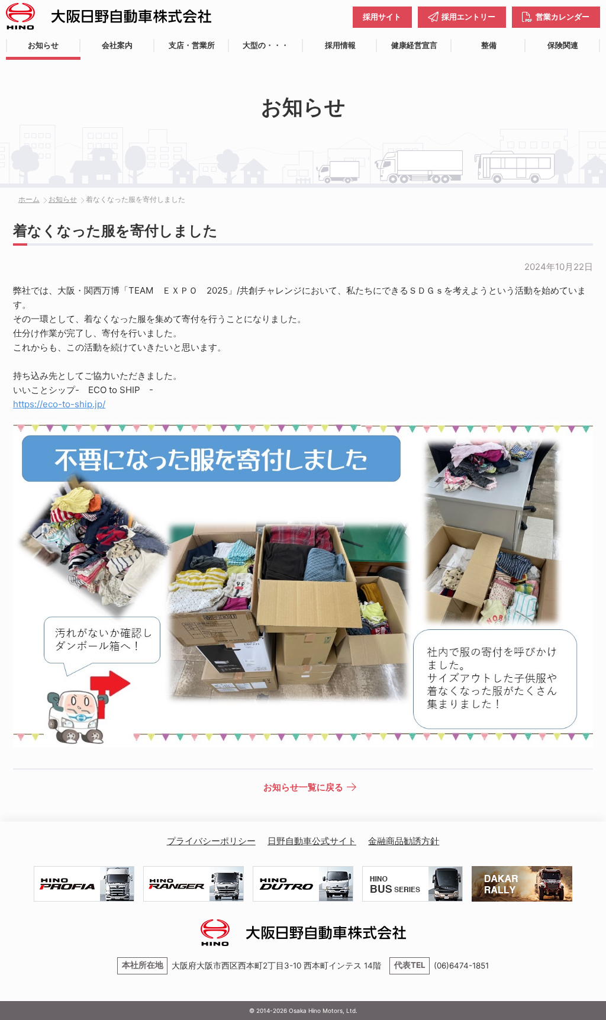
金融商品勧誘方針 (403, 841)
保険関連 (562, 45)
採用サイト (382, 16)
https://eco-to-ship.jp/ (59, 404)
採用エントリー (468, 16)
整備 (489, 45)
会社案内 (117, 45)
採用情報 (340, 45)
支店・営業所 (192, 45)
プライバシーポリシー (211, 841)
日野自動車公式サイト (311, 841)
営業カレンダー (562, 16)
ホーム (29, 199)
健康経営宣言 (414, 45)
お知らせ (43, 45)
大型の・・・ (266, 45)
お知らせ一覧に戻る (303, 787)
